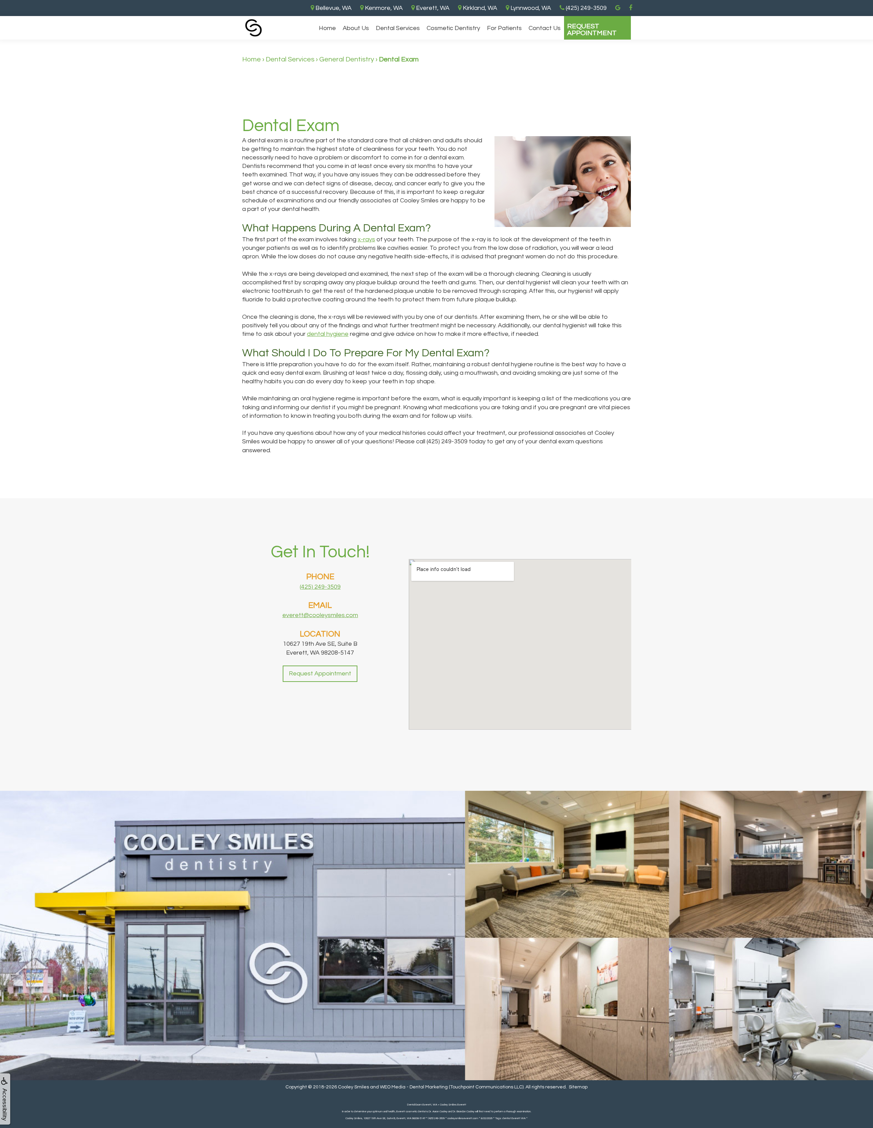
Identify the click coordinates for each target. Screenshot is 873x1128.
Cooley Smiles (353, 1087)
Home (327, 28)
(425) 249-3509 (320, 587)
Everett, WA (432, 8)
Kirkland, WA (479, 8)
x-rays (366, 239)
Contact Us (545, 28)
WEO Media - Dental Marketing (414, 1087)
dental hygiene (328, 334)
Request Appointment (592, 30)
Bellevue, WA (333, 8)
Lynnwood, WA (530, 8)
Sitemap (578, 1087)
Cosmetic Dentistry (453, 28)
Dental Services (398, 28)
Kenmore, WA (383, 8)
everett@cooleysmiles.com (320, 615)
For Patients (504, 28)
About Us (356, 28)
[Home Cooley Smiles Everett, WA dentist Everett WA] (253, 28)
